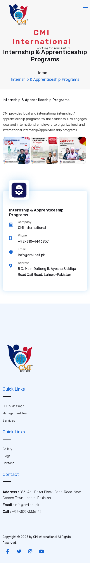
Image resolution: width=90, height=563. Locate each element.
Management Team (16, 413)
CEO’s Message (13, 406)
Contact (8, 463)
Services (9, 420)
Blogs (6, 456)
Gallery (7, 449)
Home (41, 72)
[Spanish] (16, 150)
